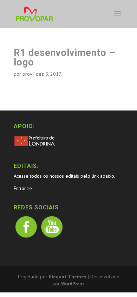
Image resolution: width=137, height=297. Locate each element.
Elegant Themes (67, 276)
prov (27, 74)
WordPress (73, 283)
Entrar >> (23, 188)
